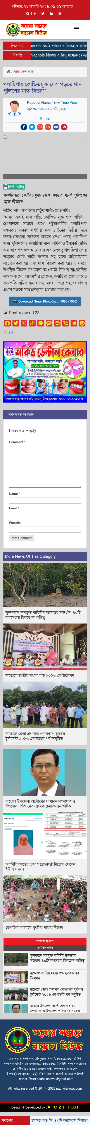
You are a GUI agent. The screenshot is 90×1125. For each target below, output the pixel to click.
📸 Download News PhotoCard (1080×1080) (45, 301)
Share (9, 332)
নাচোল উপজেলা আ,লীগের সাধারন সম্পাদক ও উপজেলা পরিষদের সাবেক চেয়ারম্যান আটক (40, 804)
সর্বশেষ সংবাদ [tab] (45, 941)
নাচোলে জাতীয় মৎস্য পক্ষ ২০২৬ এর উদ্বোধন (39, 675)
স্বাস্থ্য (31, 71)
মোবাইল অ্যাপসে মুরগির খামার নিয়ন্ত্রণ (34, 927)
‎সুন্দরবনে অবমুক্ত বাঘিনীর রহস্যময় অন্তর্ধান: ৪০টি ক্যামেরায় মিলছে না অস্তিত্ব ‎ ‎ (42, 615)
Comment (17, 442)
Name (14, 494)
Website (15, 523)
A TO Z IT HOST (63, 1107)
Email (14, 508)
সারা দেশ (20, 71)
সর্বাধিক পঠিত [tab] (45, 948)
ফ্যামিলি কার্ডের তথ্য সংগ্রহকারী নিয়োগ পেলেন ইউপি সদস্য (40, 867)
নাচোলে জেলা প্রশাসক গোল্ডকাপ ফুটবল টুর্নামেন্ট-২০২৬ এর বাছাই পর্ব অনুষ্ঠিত (35, 736)
